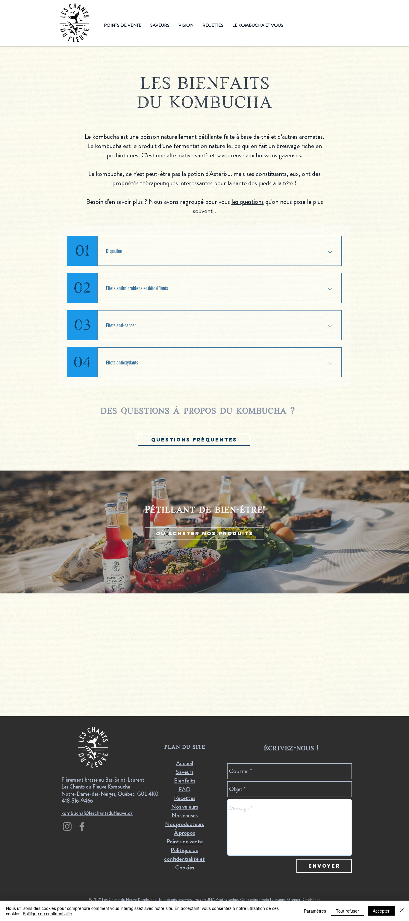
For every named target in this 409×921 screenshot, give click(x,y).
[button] (186, 25)
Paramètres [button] (315, 911)
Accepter (381, 911)
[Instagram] (67, 826)
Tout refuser (347, 911)
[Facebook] (82, 826)
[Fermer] (401, 910)
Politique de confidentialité (47, 914)
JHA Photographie (222, 899)
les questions (247, 201)
